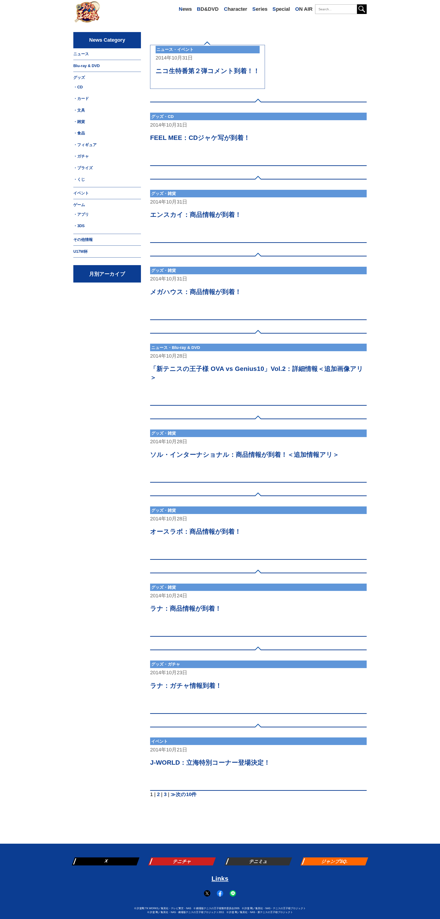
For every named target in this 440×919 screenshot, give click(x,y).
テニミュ (259, 861)
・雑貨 (79, 122)
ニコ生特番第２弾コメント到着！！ (208, 70)
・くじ (79, 179)
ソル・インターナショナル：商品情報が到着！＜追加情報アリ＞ (244, 454)
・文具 (79, 110)
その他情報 (83, 239)
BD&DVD (208, 9)
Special (281, 9)
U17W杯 (80, 251)
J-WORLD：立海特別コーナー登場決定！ (210, 762)
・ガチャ (81, 156)
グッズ (79, 77)
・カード (81, 98)
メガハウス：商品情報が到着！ (195, 291)
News (185, 9)
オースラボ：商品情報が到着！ (195, 531)
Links (220, 878)
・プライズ (83, 168)
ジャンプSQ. (335, 861)
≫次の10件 (184, 794)
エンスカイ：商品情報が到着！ (195, 214)
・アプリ (81, 214)
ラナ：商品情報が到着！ (185, 608)
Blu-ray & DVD (86, 66)
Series (259, 9)
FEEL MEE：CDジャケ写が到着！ (200, 137)
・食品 (79, 133)
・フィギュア (85, 145)
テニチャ (182, 861)
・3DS (79, 226)
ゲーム (79, 205)
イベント (81, 193)
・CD (78, 87)
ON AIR (304, 9)
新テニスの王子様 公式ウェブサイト (87, 13)
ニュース (81, 54)
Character (235, 9)
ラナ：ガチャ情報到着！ (186, 685)
